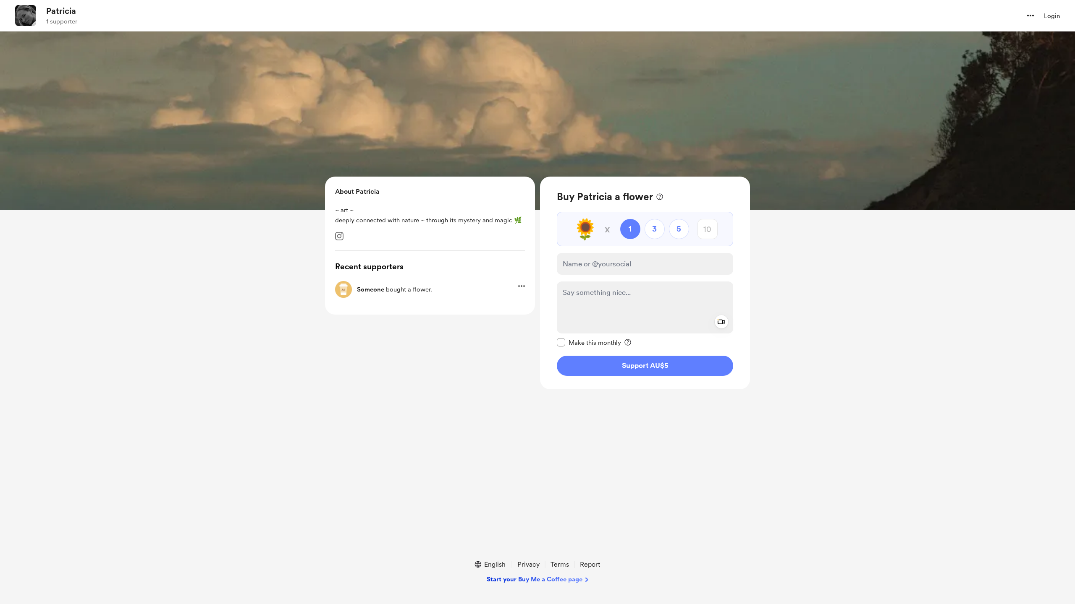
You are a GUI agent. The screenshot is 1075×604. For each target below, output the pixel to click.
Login (1052, 16)
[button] (1030, 15)
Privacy (528, 564)
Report (590, 564)
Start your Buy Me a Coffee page (534, 579)
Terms (560, 564)
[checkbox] (589, 342)
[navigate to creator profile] (25, 15)
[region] (645, 283)
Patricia (61, 11)
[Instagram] (339, 236)
